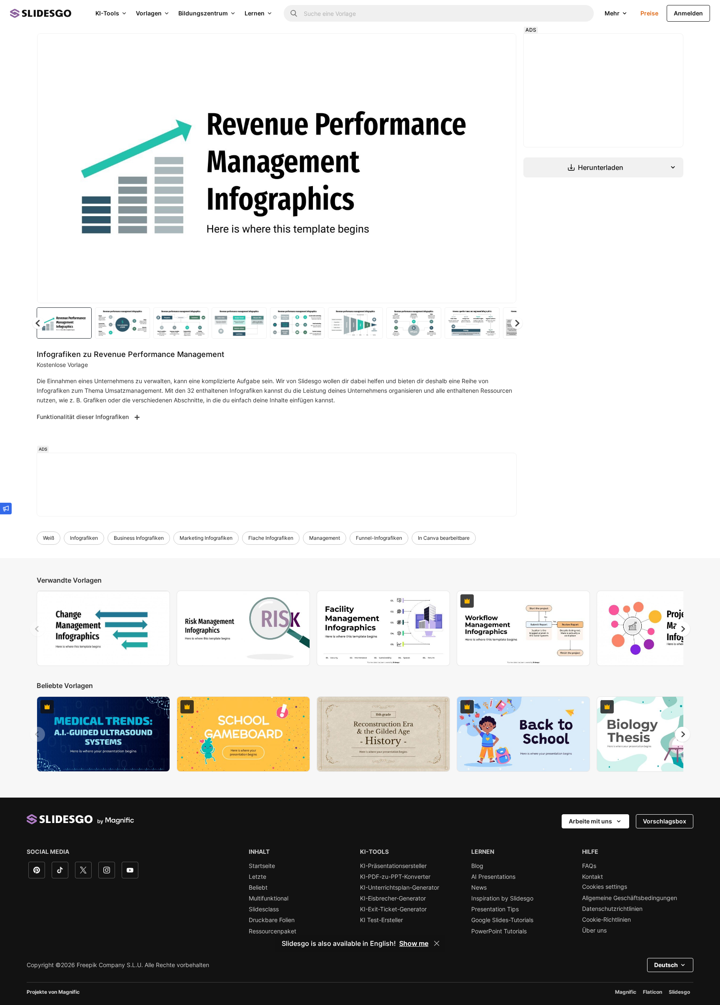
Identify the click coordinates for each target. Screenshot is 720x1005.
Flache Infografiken (270, 538)
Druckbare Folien (272, 920)
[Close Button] (436, 943)
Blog (477, 866)
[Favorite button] (480, 46)
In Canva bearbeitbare (444, 538)
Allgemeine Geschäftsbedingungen (629, 898)
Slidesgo (679, 992)
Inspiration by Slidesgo (502, 898)
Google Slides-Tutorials (502, 920)
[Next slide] (503, 168)
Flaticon (652, 992)
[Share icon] (502, 46)
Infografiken (84, 538)
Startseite (262, 866)
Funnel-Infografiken (379, 538)
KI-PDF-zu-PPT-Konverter (395, 876)
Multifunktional (268, 898)
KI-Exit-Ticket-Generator (393, 909)
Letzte (257, 876)
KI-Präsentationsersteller (393, 866)
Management (324, 538)
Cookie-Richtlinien (606, 919)
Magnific (625, 992)
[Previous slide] (37, 628)
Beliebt (258, 887)
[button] (516, 323)
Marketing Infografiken (206, 538)
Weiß (48, 538)
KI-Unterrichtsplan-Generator (399, 887)
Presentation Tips (495, 909)
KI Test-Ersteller (381, 920)
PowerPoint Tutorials (499, 931)
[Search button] (294, 13)
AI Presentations (493, 876)
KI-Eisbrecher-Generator (393, 898)
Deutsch (666, 964)
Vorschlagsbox (664, 821)
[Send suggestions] (6, 508)
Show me (413, 943)
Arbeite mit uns (590, 821)
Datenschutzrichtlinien (612, 908)
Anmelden (688, 13)
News (479, 887)
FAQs (589, 866)
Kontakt (592, 876)
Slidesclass (264, 909)
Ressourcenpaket (272, 931)
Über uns (594, 930)
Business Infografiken (139, 538)
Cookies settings (604, 886)
